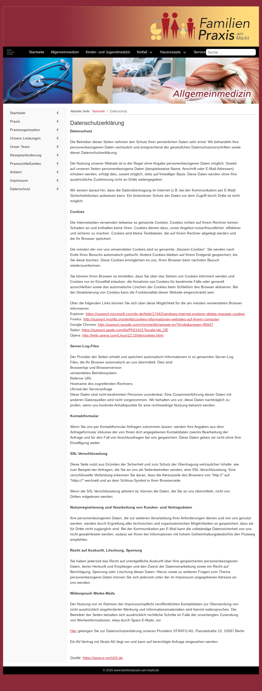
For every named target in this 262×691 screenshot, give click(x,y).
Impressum (19, 180)
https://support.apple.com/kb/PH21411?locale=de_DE (125, 330)
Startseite (17, 113)
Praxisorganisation (25, 130)
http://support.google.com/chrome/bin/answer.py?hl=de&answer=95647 (155, 324)
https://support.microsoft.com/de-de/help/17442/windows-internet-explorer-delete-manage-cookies (165, 314)
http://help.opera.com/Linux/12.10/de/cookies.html (122, 335)
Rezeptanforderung (25, 155)
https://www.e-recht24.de (103, 658)
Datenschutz (20, 189)
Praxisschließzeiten (25, 163)
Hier (73, 631)
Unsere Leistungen (25, 138)
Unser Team (20, 147)
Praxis (15, 121)
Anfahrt (16, 172)
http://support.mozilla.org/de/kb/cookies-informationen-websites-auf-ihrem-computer (151, 319)
